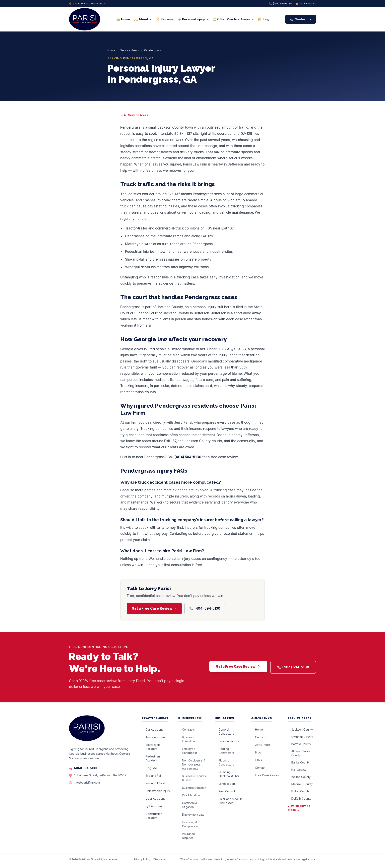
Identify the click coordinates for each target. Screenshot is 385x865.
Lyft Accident (154, 806)
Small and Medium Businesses (230, 801)
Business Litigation (194, 787)
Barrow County (301, 744)
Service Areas (129, 50)
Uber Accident (155, 798)
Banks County (300, 762)
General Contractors (226, 731)
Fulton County (300, 791)
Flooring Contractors (226, 762)
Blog (265, 19)
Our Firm (260, 737)
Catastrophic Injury (158, 791)
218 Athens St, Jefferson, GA (89, 3)
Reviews (167, 19)
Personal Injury (193, 19)
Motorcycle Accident (153, 746)
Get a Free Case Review (152, 608)
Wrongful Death (156, 783)
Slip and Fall (153, 775)
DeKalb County (301, 798)
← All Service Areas (134, 115)
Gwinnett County (302, 736)
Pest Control (227, 791)
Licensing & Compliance (190, 824)
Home (125, 19)
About (143, 19)
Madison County (302, 784)
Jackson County (302, 729)
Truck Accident (156, 737)
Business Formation (188, 739)
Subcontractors (229, 741)
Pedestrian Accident (153, 758)
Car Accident (154, 729)
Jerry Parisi (262, 744)
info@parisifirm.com (87, 782)
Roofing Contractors (226, 750)
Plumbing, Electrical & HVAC (230, 774)
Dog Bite (151, 768)
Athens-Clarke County (300, 753)
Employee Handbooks (190, 750)
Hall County (298, 769)
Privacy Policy (142, 859)
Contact (260, 767)
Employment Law (193, 814)
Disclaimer (159, 859)
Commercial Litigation (190, 805)
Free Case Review (267, 775)
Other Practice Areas (233, 19)
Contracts (188, 729)
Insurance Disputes (188, 836)
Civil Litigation (191, 795)
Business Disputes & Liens (194, 778)
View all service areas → (299, 807)
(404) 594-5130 (282, 3)
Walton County (301, 777)
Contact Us (303, 19)
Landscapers (227, 783)
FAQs (258, 760)
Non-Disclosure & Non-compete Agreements (193, 764)
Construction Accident (154, 815)
